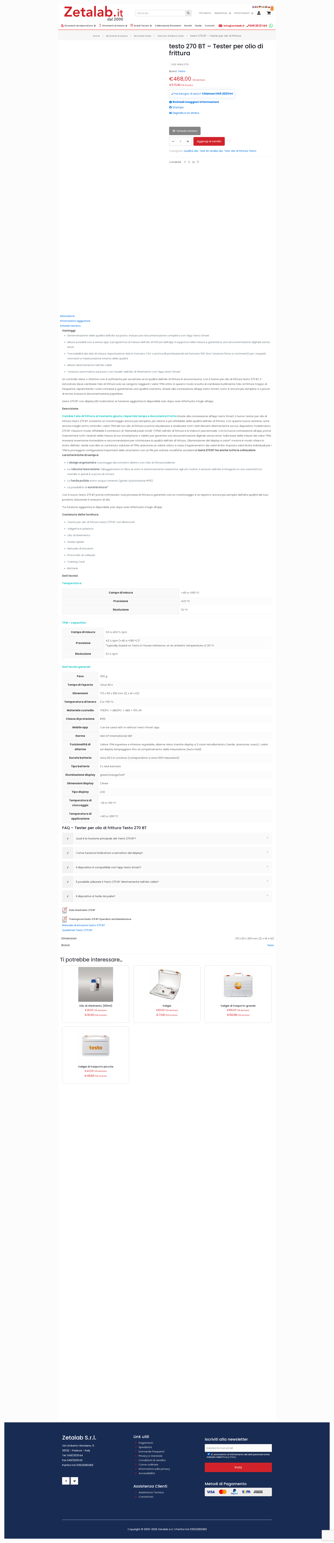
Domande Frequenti (151, 1451)
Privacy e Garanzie (150, 1456)
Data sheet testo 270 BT (82, 910)
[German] (259, 7)
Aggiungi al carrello (209, 141)
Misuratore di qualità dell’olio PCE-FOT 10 (167, 1408)
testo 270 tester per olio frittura (167, 1192)
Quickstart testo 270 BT (77, 930)
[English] (253, 7)
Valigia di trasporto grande (238, 1006)
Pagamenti (146, 1443)
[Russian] (269, 7)
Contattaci (146, 1496)
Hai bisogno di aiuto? (203, 93)
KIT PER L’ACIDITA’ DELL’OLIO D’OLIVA (167, 1141)
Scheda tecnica (187, 131)
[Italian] (263, 7)
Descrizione (67, 316)
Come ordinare (148, 1464)
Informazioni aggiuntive (75, 321)
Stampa (178, 107)
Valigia (166, 1006)
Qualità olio (191, 151)
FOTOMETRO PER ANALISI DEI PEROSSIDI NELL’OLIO (167, 1300)
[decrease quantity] (173, 141)
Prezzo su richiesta (167, 1147)
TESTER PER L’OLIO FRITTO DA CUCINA (167, 1246)
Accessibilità (147, 1473)
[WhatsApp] (271, 25)
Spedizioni (145, 1447)
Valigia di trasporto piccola (95, 1066)
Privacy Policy (229, 1457)
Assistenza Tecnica (151, 1492)
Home (96, 36)
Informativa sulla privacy (154, 1469)
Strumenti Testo (142, 36)
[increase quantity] (188, 141)
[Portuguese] (266, 7)
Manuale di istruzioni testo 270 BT (83, 925)
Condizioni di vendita (152, 1460)
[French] (256, 7)
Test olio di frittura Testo (170, 36)
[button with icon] (66, 1481)
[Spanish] (272, 7)
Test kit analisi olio (211, 151)
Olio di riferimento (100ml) (95, 1006)
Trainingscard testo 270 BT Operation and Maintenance (100, 919)
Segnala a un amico (185, 113)
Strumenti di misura (117, 36)
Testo (181, 71)
